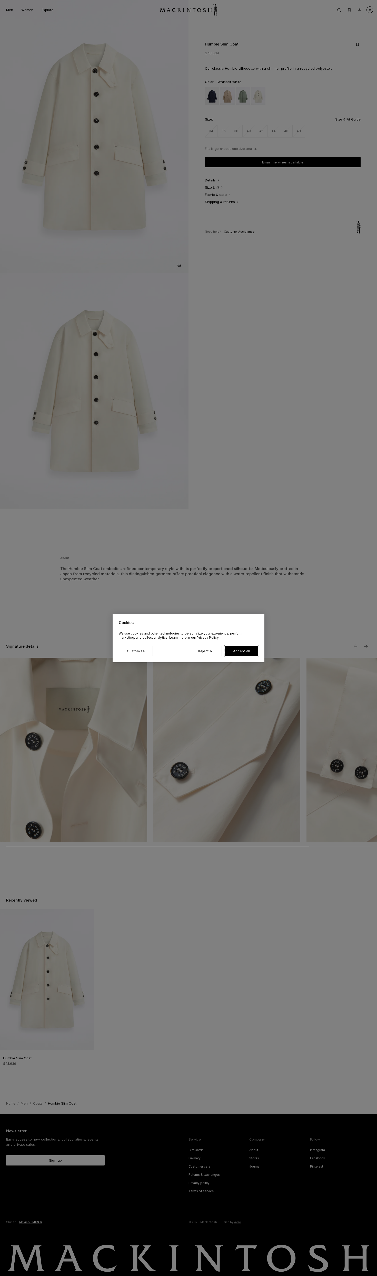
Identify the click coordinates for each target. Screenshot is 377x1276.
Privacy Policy (207, 637)
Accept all (241, 651)
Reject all (205, 651)
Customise (136, 651)
